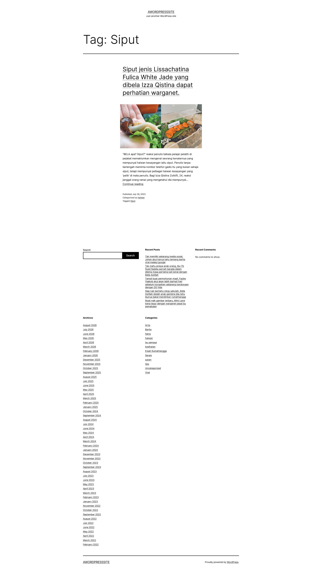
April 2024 (88, 437)
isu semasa (151, 342)
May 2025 (88, 389)
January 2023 (90, 501)
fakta (148, 334)
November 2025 (91, 364)
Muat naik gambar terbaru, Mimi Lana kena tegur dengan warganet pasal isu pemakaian (165, 303)
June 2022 (88, 527)
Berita (148, 329)
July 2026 (88, 329)
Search (87, 250)
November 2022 (91, 505)
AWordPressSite (161, 12)
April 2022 (88, 536)
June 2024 (88, 428)
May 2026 (88, 338)
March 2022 (89, 540)
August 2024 (90, 419)
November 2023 (91, 458)
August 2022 (90, 518)
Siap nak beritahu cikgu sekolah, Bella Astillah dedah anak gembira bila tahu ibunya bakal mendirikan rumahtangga (165, 294)
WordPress (232, 562)
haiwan (141, 197)
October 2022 (90, 510)
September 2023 (92, 467)
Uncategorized (153, 368)
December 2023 (91, 454)
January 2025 (90, 407)
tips (147, 364)
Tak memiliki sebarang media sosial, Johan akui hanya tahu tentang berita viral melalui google (165, 259)
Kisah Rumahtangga (156, 351)
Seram (148, 355)
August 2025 (90, 377)
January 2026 (90, 355)
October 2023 (90, 462)
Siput (132, 201)
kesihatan (150, 346)
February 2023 (91, 497)
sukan (148, 359)
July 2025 (88, 381)
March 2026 (89, 346)
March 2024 (89, 441)
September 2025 (92, 372)
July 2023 (88, 475)
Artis (147, 325)
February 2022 (91, 544)
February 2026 (91, 351)
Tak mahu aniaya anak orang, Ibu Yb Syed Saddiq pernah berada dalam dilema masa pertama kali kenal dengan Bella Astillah (166, 270)
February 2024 (91, 445)
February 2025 (91, 402)
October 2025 (90, 368)
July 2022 (88, 523)
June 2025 (88, 385)
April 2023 (88, 488)
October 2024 (90, 411)
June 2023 (88, 480)
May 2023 (88, 484)
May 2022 (88, 531)
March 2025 (89, 398)
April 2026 (88, 342)
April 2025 (88, 394)
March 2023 (89, 493)
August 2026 (90, 325)
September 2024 (92, 415)
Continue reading (133, 184)
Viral (147, 372)
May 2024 (88, 432)
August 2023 (90, 471)
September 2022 (92, 514)
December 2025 (91, 359)
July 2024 (88, 424)
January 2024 (90, 450)
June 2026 (88, 334)
